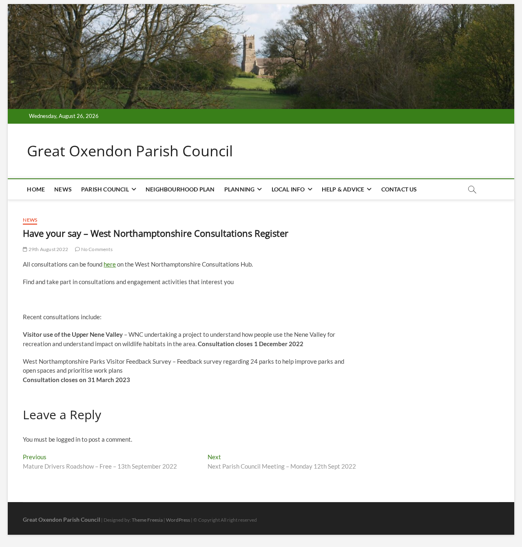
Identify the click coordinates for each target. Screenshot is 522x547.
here (110, 264)
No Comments (96, 249)
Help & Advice (343, 189)
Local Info (288, 189)
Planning (239, 189)
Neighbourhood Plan (180, 189)
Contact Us (399, 189)
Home (36, 189)
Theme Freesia (147, 520)
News (63, 189)
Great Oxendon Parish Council (130, 151)
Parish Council (105, 189)
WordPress (178, 520)
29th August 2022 (48, 249)
